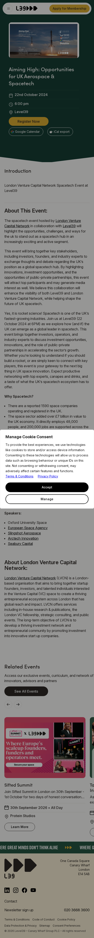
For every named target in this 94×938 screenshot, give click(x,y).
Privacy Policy (48, 476)
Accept (47, 487)
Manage (47, 499)
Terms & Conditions (19, 476)
